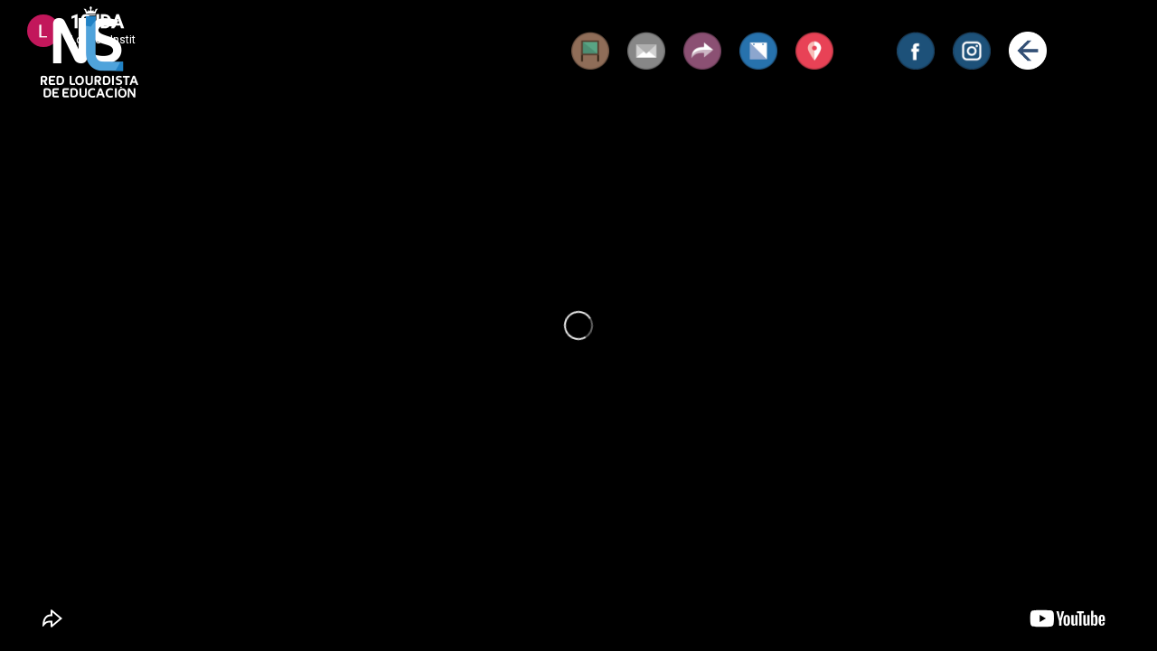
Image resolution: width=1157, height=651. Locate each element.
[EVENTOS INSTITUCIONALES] (758, 51)
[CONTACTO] (646, 51)
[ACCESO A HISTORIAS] (702, 51)
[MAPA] (814, 51)
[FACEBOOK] (916, 51)
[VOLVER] (1028, 51)
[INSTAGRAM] (972, 51)
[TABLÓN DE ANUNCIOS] (590, 51)
